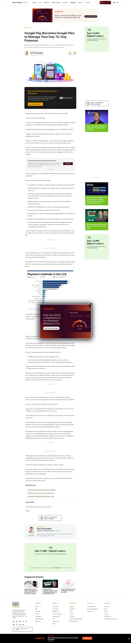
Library (71, 611)
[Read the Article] (32, 584)
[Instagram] (16, 624)
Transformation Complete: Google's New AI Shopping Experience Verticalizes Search (50, 591)
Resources (65, 2)
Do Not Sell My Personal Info (111, 619)
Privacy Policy (107, 616)
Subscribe (106, 606)
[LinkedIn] (16, 621)
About (105, 609)
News (36, 606)
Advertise (87, 2)
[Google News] (13, 621)
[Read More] (96, 189)
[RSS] (23, 624)
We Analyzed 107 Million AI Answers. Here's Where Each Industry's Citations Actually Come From (96, 200)
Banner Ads (89, 611)
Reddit (54, 623)
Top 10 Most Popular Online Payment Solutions (42, 490)
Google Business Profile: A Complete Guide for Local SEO (68, 590)
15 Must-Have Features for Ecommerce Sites (41, 493)
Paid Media (46, 2)
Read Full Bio (31, 535)
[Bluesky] (13, 624)
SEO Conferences (74, 621)
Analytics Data (55, 621)
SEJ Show (72, 616)
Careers (106, 614)
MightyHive (57, 530)
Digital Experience (39, 619)
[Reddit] (20, 624)
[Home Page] (20, 2)
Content (37, 614)
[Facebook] (23, 621)
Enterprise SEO (56, 616)
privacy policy (57, 567)
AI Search (34, 2)
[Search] (117, 2)
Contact (106, 611)
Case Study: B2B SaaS (92, 609)
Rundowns (72, 609)
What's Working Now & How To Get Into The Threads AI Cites (97, 226)
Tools (28, 510)
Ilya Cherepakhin (36, 53)
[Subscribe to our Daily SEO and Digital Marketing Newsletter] (114, 2)
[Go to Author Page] (26, 53)
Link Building (55, 606)
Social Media (38, 616)
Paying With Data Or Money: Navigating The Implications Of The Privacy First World (31, 591)
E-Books (72, 614)
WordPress (37, 621)
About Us (80, 2)
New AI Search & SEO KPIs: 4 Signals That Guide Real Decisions (96, 128)
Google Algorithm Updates (76, 619)
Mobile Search (55, 611)
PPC (53, 619)
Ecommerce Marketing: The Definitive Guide (41, 496)
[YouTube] (20, 621)
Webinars (73, 2)
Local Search (55, 609)
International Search (57, 614)
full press (60, 152)
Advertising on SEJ (91, 606)
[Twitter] (26, 621)
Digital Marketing (56, 2)
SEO (40, 2)
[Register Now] (96, 117)
